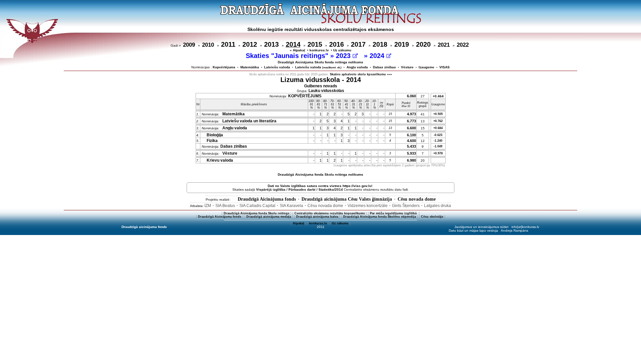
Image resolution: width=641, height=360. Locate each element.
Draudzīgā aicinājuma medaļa (268, 216)
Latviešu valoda (277, 67)
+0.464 (438, 96)
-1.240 (438, 140)
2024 (378, 55)
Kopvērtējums (224, 67)
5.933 (411, 153)
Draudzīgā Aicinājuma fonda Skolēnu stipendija (379, 216)
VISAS (444, 67)
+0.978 (438, 153)
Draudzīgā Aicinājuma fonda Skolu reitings (256, 213)
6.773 (411, 121)
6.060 (411, 96)
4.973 (411, 114)
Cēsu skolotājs (432, 216)
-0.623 (438, 135)
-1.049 (438, 146)
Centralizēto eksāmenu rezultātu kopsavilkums (329, 213)
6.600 (411, 128)
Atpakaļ (298, 223)
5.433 (411, 146)
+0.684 (438, 128)
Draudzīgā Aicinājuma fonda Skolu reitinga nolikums (320, 174)
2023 (344, 55)
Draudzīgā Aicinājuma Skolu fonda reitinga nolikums (320, 62)
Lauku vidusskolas (326, 90)
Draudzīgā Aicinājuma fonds (267, 199)
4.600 (411, 141)
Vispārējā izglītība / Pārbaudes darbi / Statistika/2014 (299, 189)
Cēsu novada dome (417, 199)
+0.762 (438, 121)
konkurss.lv (319, 50)
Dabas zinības (384, 67)
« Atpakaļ (297, 50)
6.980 (411, 160)
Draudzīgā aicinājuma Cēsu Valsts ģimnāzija (346, 199)
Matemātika (249, 67)
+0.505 (438, 114)
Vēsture (407, 67)
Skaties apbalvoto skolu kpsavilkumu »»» (361, 74)
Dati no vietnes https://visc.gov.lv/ (320, 186)
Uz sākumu (342, 50)
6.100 (411, 135)
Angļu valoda (357, 67)
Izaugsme (426, 67)
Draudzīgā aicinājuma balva (317, 216)
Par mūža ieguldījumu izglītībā (394, 213)
